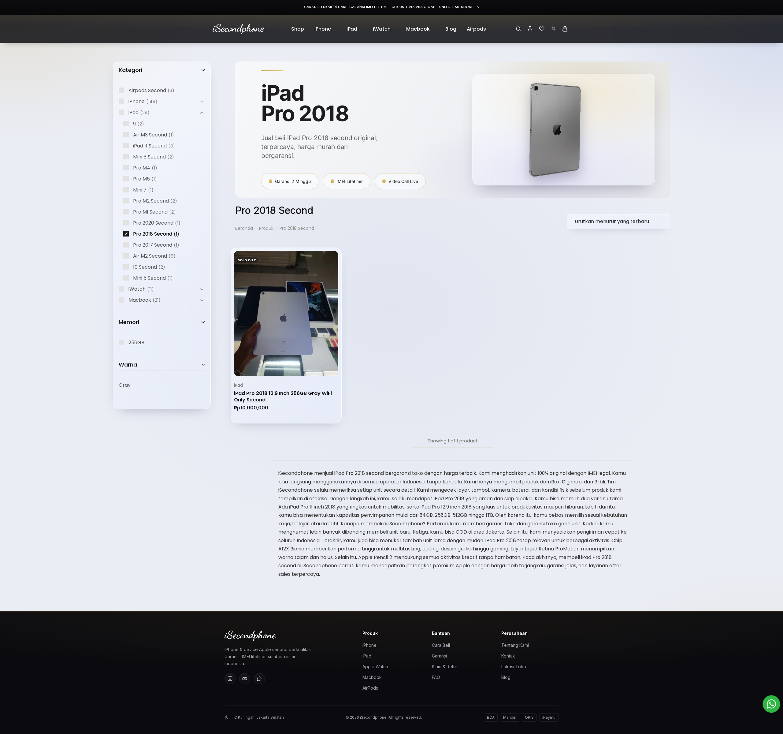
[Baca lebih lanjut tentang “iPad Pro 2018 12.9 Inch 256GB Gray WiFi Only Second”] (271, 367)
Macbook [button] (418, 29)
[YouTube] (244, 678)
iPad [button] (352, 29)
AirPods (370, 688)
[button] (300, 367)
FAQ (436, 677)
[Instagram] (230, 678)
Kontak (508, 655)
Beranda (244, 228)
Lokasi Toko (513, 666)
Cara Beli (441, 645)
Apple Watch (375, 666)
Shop (297, 29)
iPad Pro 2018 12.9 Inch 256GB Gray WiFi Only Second (283, 396)
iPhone (369, 645)
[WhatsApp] (259, 678)
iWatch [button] (382, 29)
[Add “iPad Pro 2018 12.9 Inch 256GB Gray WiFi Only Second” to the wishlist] (285, 367)
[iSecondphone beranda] (287, 636)
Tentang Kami (515, 645)
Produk (266, 228)
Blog (450, 29)
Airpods (476, 29)
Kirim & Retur (444, 666)
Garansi (439, 655)
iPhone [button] (322, 29)
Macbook (372, 677)
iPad (238, 385)
